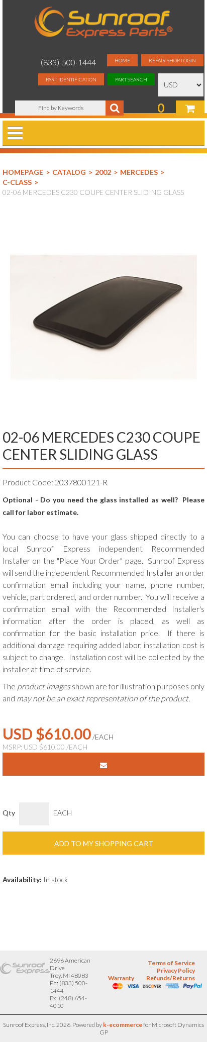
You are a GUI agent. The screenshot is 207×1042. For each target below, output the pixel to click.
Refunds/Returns (170, 978)
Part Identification (71, 79)
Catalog (69, 172)
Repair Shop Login (172, 60)
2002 (103, 172)
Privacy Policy (176, 970)
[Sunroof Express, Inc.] (103, 23)
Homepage (23, 172)
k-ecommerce (122, 1024)
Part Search (131, 79)
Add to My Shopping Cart (103, 843)
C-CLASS (17, 182)
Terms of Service (171, 963)
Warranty (121, 978)
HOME (122, 60)
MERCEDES (139, 172)
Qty (9, 812)
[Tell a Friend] (103, 764)
